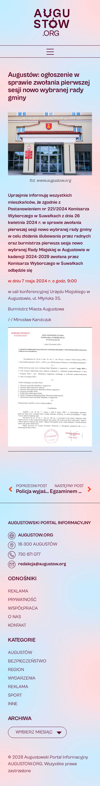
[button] (50, 52)
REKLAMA (18, 591)
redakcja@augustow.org (42, 564)
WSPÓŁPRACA (23, 608)
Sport (15, 695)
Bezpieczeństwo (27, 661)
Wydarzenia (21, 678)
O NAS (14, 616)
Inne (13, 703)
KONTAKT (17, 625)
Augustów (20, 652)
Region (16, 669)
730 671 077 (29, 554)
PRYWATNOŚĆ (22, 599)
